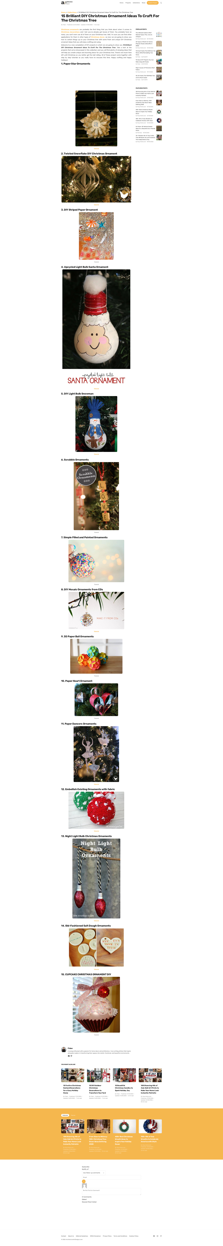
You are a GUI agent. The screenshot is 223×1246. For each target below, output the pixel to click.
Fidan (64, 24)
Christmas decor (97, 37)
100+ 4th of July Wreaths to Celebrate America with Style (144, 119)
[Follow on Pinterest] (71, 1056)
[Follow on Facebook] (154, 1236)
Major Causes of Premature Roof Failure (145, 68)
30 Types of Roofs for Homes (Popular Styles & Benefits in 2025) (144, 43)
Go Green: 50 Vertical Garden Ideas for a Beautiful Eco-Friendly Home (145, 128)
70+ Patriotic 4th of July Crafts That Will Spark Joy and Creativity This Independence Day (145, 137)
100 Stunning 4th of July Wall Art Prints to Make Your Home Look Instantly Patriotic (145, 93)
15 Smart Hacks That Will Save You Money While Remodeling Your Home (146, 52)
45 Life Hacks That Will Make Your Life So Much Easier (145, 76)
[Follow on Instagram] (157, 1236)
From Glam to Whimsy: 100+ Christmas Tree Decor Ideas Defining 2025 (144, 102)
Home (63, 12)
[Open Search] (161, 3)
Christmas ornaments (70, 29)
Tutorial (96, 148)
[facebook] (69, 1056)
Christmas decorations (70, 32)
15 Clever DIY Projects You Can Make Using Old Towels (145, 60)
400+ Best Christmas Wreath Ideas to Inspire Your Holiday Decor (144, 111)
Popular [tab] (73, 1115)
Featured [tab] (65, 1115)
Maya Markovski (147, 1096)
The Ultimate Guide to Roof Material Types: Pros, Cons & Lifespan (144, 34)
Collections (72, 12)
